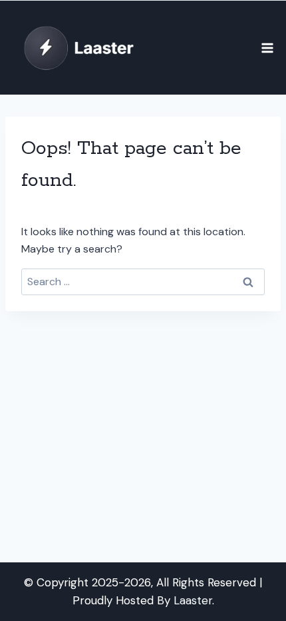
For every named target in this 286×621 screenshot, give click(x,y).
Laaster (193, 600)
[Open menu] (267, 47)
